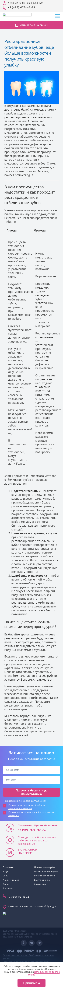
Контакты (7, 888)
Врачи (6, 884)
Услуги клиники (42, 879)
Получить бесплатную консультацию (31, 792)
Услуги (6, 871)
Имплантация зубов (44, 867)
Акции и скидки (11, 879)
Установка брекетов (44, 875)
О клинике (8, 867)
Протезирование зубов (46, 871)
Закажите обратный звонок (37, 825)
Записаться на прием (33, 25)
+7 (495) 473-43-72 (32, 829)
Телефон (12, 779)
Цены (5, 875)
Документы (40, 884)
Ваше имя (12, 770)
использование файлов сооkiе (44, 973)
